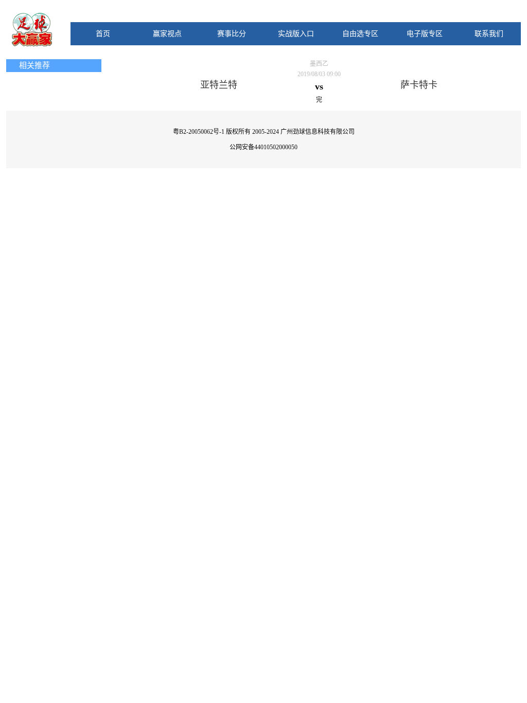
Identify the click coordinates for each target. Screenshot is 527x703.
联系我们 (489, 34)
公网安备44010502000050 (263, 147)
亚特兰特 (218, 85)
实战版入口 (296, 34)
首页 (103, 34)
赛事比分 (231, 34)
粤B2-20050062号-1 (198, 131)
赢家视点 (167, 34)
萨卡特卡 (418, 85)
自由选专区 (360, 34)
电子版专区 (425, 34)
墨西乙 (319, 63)
